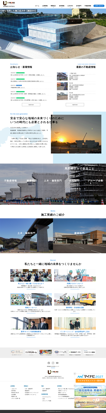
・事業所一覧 (13, 396)
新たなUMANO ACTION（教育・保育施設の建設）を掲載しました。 (29, 93)
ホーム (37, 5)
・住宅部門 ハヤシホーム (30, 394)
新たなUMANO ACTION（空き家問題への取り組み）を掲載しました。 (29, 100)
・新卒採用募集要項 (62, 394)
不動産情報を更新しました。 (18, 87)
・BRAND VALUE (14, 392)
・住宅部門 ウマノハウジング (31, 392)
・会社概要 (13, 394)
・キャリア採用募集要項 (63, 396)
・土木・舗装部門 (28, 388)
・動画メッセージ (61, 392)
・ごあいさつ (13, 388)
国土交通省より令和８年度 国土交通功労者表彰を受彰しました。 (28, 81)
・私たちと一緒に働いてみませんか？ (66, 388)
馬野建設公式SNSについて (53, 366)
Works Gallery (26, 240)
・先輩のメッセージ (62, 390)
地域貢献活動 (44, 394)
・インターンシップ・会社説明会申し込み (67, 398)
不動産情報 (88, 5)
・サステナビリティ (46, 396)
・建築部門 (26, 390)
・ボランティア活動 (46, 400)
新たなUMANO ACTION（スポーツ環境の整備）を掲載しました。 (28, 75)
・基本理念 (13, 390)
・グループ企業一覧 (15, 398)
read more (31, 104)
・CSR (43, 398)
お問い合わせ (99, 5)
